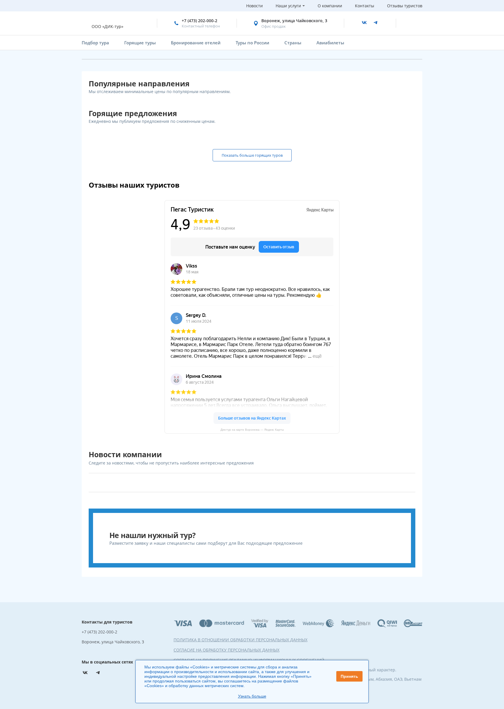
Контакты (364, 5)
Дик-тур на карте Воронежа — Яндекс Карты (252, 429)
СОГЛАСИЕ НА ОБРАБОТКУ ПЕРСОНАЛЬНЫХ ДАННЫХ (226, 650)
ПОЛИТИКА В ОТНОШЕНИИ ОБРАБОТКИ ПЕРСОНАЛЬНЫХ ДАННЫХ (240, 639)
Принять (349, 676)
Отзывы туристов (404, 5)
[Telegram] (375, 23)
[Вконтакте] (364, 23)
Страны (292, 43)
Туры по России (252, 43)
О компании (330, 5)
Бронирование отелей (195, 43)
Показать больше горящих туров (252, 155)
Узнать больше (252, 696)
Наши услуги (288, 5)
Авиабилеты (330, 43)
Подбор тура (95, 43)
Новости (254, 5)
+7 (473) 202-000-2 (199, 20)
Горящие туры (140, 43)
